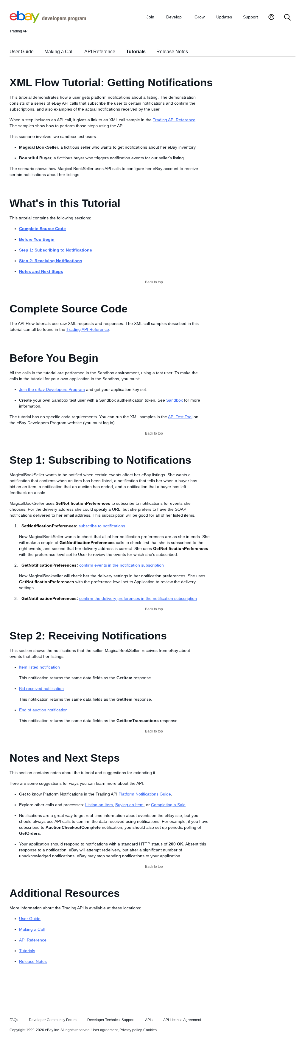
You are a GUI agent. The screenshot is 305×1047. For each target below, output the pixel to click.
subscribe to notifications (102, 526)
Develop (174, 17)
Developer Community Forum (53, 1020)
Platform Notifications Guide (145, 794)
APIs (148, 1020)
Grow (199, 17)
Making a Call (59, 51)
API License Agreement (182, 1020)
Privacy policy (130, 1030)
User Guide (22, 51)
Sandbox (174, 400)
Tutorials (136, 51)
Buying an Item (129, 804)
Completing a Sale (168, 804)
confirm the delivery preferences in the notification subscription (138, 598)
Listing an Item (99, 804)
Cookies (150, 1030)
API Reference (99, 51)
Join (150, 17)
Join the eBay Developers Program (52, 389)
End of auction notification (43, 710)
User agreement (104, 1030)
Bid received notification (41, 688)
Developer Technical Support (110, 1020)
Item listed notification (39, 667)
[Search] (287, 17)
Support (250, 17)
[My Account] (271, 17)
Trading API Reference (174, 119)
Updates (224, 17)
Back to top (154, 282)
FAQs (14, 1020)
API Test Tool (180, 416)
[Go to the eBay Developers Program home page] (48, 21)
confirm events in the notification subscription (121, 565)
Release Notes (172, 51)
